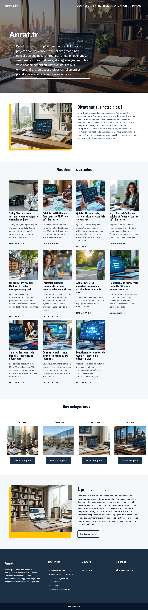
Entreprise (101, 6)
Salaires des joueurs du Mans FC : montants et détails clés (21, 355)
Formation (119, 6)
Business (83, 6)
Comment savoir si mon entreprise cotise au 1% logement (55, 355)
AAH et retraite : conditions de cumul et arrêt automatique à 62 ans (88, 287)
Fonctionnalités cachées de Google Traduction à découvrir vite (90, 355)
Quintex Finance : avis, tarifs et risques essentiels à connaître (90, 216)
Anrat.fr (11, 6)
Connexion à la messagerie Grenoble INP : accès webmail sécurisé (124, 286)
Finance (136, 6)
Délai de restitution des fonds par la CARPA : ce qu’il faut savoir (55, 216)
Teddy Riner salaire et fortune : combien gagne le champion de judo (23, 216)
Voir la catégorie (22, 461)
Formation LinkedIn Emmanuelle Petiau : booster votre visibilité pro (57, 286)
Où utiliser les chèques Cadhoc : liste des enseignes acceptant (21, 286)
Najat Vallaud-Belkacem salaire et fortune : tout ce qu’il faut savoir (124, 216)
